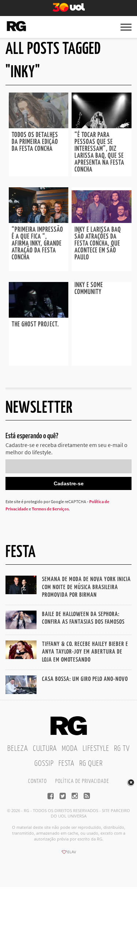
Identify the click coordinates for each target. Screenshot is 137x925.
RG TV (122, 748)
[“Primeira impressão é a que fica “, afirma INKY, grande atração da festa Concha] (39, 220)
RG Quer (91, 763)
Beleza (17, 748)
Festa (66, 763)
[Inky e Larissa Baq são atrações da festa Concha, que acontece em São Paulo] (102, 220)
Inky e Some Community (89, 288)
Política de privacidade (82, 781)
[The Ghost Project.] (39, 315)
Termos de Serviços (50, 509)
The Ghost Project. (35, 324)
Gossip (44, 763)
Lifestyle (96, 748)
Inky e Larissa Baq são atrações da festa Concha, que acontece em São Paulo (98, 244)
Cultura (45, 748)
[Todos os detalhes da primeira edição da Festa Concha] (39, 126)
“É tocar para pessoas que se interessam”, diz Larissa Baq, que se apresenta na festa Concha (99, 152)
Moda (70, 748)
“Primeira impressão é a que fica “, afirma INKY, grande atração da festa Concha (37, 244)
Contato (37, 781)
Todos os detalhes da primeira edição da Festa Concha (35, 142)
